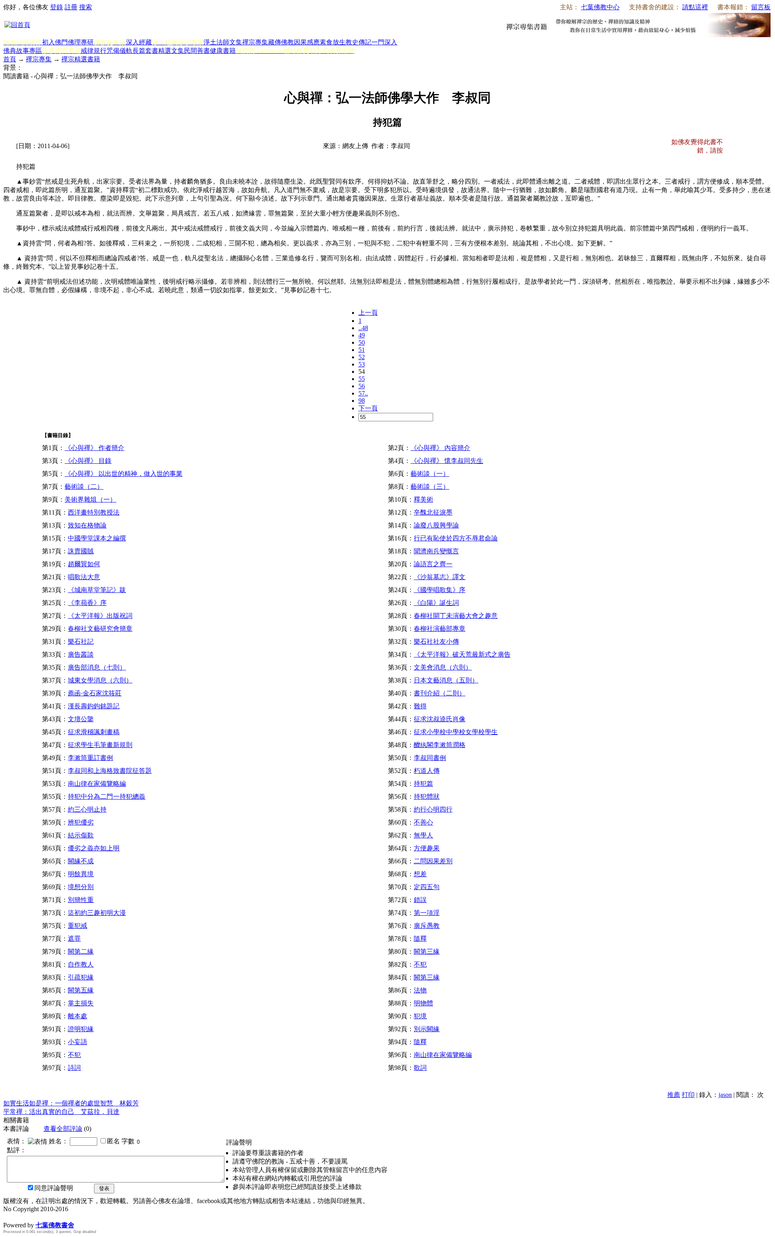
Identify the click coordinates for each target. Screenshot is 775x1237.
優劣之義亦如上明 (93, 848)
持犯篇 (423, 783)
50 (361, 342)
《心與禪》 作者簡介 (94, 447)
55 (361, 378)
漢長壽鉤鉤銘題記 (93, 706)
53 (361, 364)
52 (361, 357)
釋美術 (423, 499)
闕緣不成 (81, 861)
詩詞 (74, 1067)
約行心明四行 (433, 809)
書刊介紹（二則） (439, 693)
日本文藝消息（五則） (446, 680)
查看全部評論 (63, 1128)
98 (361, 400)
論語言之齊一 (433, 564)
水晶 (9, 1216)
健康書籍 (223, 50)
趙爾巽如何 (84, 564)
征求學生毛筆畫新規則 (100, 744)
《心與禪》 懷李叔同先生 (447, 460)
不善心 (423, 822)
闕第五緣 (81, 990)
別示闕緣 (427, 1029)
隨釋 (420, 938)
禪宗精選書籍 (80, 59)
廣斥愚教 (427, 925)
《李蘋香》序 (87, 602)
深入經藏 (139, 42)
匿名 (113, 1141)
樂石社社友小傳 (436, 641)
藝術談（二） (84, 486)
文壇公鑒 (81, 719)
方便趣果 (427, 848)
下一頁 (368, 408)
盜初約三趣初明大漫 (97, 912)
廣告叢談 (81, 654)
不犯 (420, 964)
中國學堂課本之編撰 (97, 538)
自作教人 (81, 964)
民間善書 (197, 50)
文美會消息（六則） (443, 667)
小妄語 (77, 1041)
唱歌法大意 (84, 576)
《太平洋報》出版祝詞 (100, 615)
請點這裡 (695, 7)
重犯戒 (77, 925)
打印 (688, 1094)
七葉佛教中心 (600, 7)
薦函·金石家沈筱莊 (94, 693)
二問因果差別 (433, 861)
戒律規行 (94, 50)
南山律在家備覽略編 (97, 783)
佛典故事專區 (22, 50)
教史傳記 (358, 42)
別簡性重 (81, 899)
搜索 (85, 7)
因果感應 (307, 42)
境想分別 (81, 886)
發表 (104, 1188)
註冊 (71, 7)
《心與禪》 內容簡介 (440, 447)
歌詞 (420, 1067)
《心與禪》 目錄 (88, 460)
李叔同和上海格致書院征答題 (110, 770)
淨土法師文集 (222, 42)
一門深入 (384, 42)
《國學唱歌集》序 (439, 589)
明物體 (423, 1003)
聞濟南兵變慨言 (436, 551)
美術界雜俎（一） (90, 499)
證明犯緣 (81, 1029)
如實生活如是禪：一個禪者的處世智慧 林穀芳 (71, 1103)
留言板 (761, 7)
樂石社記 (81, 641)
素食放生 (333, 42)
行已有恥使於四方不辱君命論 (456, 538)
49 (361, 335)
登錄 (56, 7)
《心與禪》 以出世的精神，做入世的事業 (123, 473)
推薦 (673, 1094)
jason (725, 1094)
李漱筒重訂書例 (90, 757)
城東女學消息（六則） (100, 680)
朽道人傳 (427, 770)
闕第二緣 (81, 951)
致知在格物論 (87, 525)
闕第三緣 (427, 951)
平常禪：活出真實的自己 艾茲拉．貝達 (61, 1111)
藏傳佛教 (281, 42)
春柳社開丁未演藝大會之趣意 (456, 615)
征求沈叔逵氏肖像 (439, 719)
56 (361, 386)
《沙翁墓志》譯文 (439, 576)
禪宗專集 (255, 42)
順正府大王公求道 (43, 1216)
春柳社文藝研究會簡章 (100, 628)
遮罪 (74, 938)
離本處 (77, 1016)
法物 (420, 990)
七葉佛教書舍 (55, 1225)
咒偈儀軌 (119, 50)
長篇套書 (145, 50)
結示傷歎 (81, 835)
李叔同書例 (430, 757)
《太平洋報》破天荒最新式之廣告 (462, 654)
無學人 (423, 835)
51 (361, 349)
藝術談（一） (430, 473)
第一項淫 (427, 912)
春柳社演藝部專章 (439, 628)
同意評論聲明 (53, 1188)
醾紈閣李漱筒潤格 (439, 744)
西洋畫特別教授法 (93, 512)
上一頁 (368, 312)
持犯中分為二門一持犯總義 (106, 796)
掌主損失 (81, 1003)
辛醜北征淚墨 (433, 512)
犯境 (420, 1016)
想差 (420, 874)
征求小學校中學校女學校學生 (456, 731)
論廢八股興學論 (436, 525)
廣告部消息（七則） (97, 667)
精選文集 (171, 50)
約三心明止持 (87, 809)
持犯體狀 (427, 796)
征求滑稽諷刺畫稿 (93, 731)
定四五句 (427, 886)
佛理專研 (81, 42)
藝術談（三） (430, 486)
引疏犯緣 (81, 977)
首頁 (9, 59)
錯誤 (420, 899)
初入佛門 (55, 42)
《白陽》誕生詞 (436, 602)
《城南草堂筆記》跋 (97, 589)
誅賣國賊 (81, 551)
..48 (363, 327)
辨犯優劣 (81, 822)
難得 (420, 706)
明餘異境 (81, 874)
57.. (363, 393)
